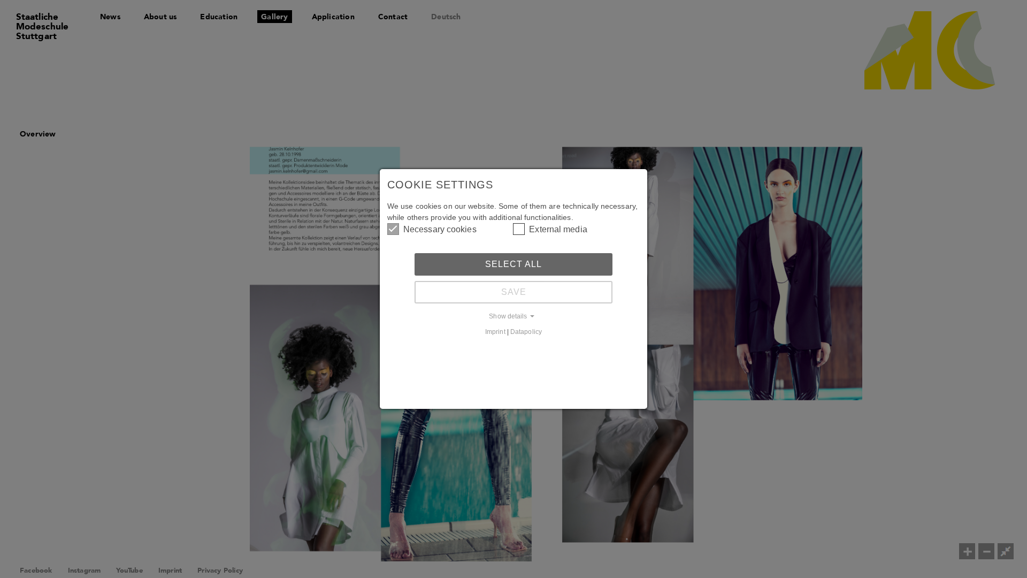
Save (513, 291)
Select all (513, 264)
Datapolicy (526, 331)
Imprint (495, 331)
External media (558, 229)
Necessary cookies (440, 229)
